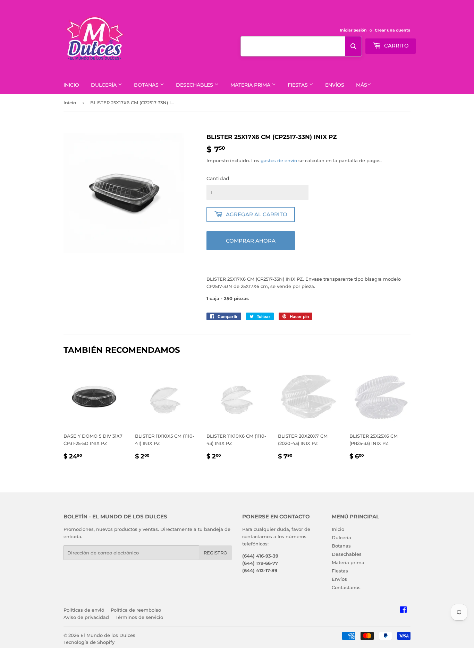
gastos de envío (279, 160)
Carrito (396, 45)
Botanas (147, 85)
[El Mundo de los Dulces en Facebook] (403, 610)
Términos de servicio (139, 617)
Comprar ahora (251, 240)
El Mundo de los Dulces (108, 635)
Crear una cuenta (392, 30)
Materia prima (251, 85)
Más (361, 85)
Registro (215, 552)
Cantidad (217, 178)
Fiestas (298, 85)
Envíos (334, 85)
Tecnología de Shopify (89, 642)
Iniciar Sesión (353, 30)
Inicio (71, 85)
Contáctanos (346, 587)
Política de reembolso (136, 610)
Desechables (195, 85)
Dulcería (104, 85)
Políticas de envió (84, 610)
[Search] (353, 46)
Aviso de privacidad (86, 617)
